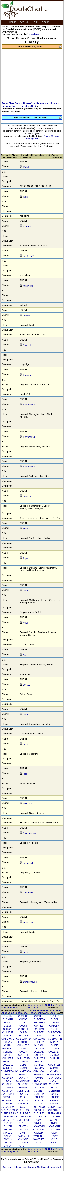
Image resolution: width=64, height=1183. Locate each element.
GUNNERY (7, 1084)
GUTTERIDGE (23, 1116)
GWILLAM (23, 1129)
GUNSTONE (23, 1090)
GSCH (53, 1013)
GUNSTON (7, 1090)
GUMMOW (38, 1071)
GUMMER (55, 1068)
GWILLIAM (38, 1129)
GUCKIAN (8, 1019)
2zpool (26, 558)
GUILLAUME (7, 1039)
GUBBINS (23, 1016)
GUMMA (39, 1068)
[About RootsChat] (51, 1167)
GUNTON (23, 1094)
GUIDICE (7, 1029)
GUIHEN (55, 1029)
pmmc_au (28, 922)
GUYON (8, 1126)
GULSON (54, 1061)
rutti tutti (27, 226)
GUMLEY (7, 1068)
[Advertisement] (32, 74)
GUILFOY (39, 1035)
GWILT (23, 1133)
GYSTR (23, 1146)
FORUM (24, 22)
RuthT (26, 167)
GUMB (23, 1065)
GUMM (23, 1068)
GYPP (54, 1142)
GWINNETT (23, 1136)
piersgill (27, 528)
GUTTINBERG (8, 1120)
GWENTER (7, 1129)
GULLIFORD (23, 1058)
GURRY (54, 1103)
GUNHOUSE (55, 1077)
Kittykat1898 (29, 404)
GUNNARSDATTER (26, 1081)
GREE (40, 1013)
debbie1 (27, 315)
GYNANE (23, 1142)
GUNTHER (54, 1090)
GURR (39, 1103)
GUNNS (23, 1087)
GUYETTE (38, 1123)
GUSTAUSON (8, 1110)
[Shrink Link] (20, 1167)
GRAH (26, 1013)
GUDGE (23, 1019)
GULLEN (7, 1055)
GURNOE (23, 1103)
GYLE (54, 1139)
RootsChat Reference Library (40, 103)
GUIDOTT (23, 1029)
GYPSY (8, 1146)
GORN (19, 1013)
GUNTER (38, 1090)
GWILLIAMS (54, 1129)
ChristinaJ (28, 892)
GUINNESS (23, 1045)
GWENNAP (55, 1126)
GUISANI (38, 1045)
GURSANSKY (8, 1107)
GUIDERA (54, 1026)
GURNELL (23, 1100)
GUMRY (54, 1071)
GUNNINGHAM (39, 1084)
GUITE (23, 1048)
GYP (38, 1142)
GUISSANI (7, 1048)
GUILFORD (23, 1035)
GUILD (23, 1032)
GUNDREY (7, 1077)
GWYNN (8, 1139)
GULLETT (23, 1055)
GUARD (8, 1016)
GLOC (4, 1013)
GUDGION (8, 1022)
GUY (38, 1120)
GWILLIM (7, 1133)
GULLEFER (54, 1052)
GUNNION (54, 1084)
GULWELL (8, 1065)
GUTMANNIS (54, 1113)
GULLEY (38, 1055)
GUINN (7, 1045)
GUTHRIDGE (23, 1113)
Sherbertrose (29, 833)
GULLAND (39, 1052)
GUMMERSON (23, 1071)
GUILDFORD (54, 1032)
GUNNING (23, 1084)
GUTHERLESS (8, 1113)
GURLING (39, 1097)
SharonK (27, 345)
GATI (40, 1011)
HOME (12, 22)
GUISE (54, 1045)
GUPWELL (7, 1097)
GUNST (55, 1087)
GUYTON (23, 1126)
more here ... (35, 34)
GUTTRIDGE (23, 1120)
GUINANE (23, 1042)
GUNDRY (23, 1077)
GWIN (54, 1133)
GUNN (8, 1081)
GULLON (23, 1061)
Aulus (26, 590)
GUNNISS (8, 1087)
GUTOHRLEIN (8, 1116)
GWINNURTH (39, 1136)
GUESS (8, 1026)
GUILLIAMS (39, 1039)
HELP (35, 22)
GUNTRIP (39, 1094)
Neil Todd (27, 803)
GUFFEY (38, 1026)
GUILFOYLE (54, 1035)
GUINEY (54, 1042)
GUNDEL (38, 1074)
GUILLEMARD (23, 1039)
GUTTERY (55, 1116)
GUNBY (23, 1074)
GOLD (12, 1013)
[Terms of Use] (34, 1167)
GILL (59, 1011)
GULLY (38, 1061)
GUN (7, 1074)
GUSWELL (38, 1110)
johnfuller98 (28, 256)
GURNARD (7, 1100)
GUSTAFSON (39, 1107)
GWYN (55, 1136)
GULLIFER (7, 1058)
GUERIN (54, 1022)
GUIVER (55, 1048)
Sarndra (27, 375)
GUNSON (39, 1087)
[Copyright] (8, 1167)
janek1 (26, 952)
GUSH (23, 1107)
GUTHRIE (39, 1113)
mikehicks (28, 286)
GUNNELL (39, 1081)
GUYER (8, 1123)
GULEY (23, 1052)
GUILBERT (7, 1032)
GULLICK (54, 1055)
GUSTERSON (23, 1110)
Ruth (25, 196)
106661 (26, 685)
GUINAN (7, 1042)
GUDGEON (39, 1019)
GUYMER (54, 1123)
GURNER (39, 1100)
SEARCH (47, 22)
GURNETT (54, 1100)
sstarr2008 (28, 863)
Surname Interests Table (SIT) (19, 106)
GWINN (7, 1136)
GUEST (23, 1026)
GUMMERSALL (8, 1071)
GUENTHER (39, 1022)
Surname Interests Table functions (38, 117)
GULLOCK (8, 1061)
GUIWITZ (7, 1052)
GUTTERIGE (39, 1116)
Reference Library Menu (39, 46)
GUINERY (39, 1042)
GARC (34, 1011)
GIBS (53, 1011)
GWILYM (38, 1133)
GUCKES (54, 1016)
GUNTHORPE (8, 1094)
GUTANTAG (54, 1110)
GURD (23, 1097)
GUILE (7, 1035)
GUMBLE (39, 1065)
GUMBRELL (54, 1065)
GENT (46, 1011)
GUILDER (39, 1032)
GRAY (33, 1013)
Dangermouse (30, 982)
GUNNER (54, 1081)
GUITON (39, 1048)
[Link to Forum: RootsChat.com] (25, 18)
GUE (23, 1022)
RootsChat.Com (11, 103)
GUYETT (23, 1123)
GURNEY (7, 1103)
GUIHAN (39, 1029)
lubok (25, 744)
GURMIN (55, 1097)
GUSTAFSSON (55, 1107)
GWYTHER (38, 1139)
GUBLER (38, 1016)
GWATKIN (39, 1126)
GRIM (46, 1013)
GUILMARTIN (55, 1039)
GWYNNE (23, 1139)
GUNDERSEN (54, 1074)
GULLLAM (55, 1058)
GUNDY (39, 1077)
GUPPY (54, 1094)
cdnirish (27, 496)
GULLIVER (39, 1058)
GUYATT (54, 1120)
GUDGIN (55, 1019)
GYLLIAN (7, 1142)
